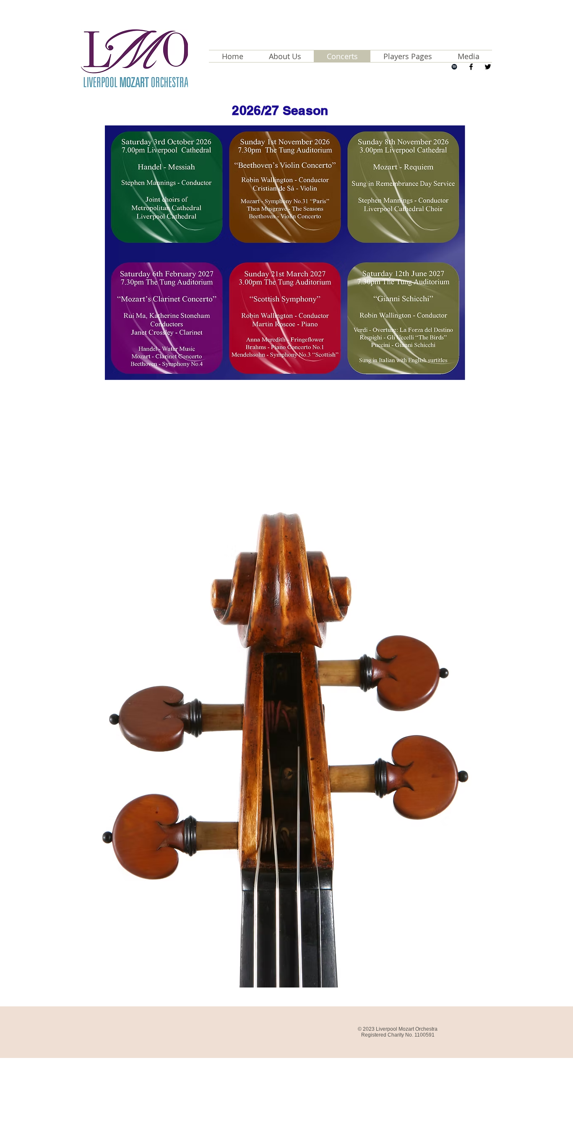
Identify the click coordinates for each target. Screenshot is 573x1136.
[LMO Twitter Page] (488, 67)
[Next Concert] (454, 67)
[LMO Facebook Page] (471, 67)
